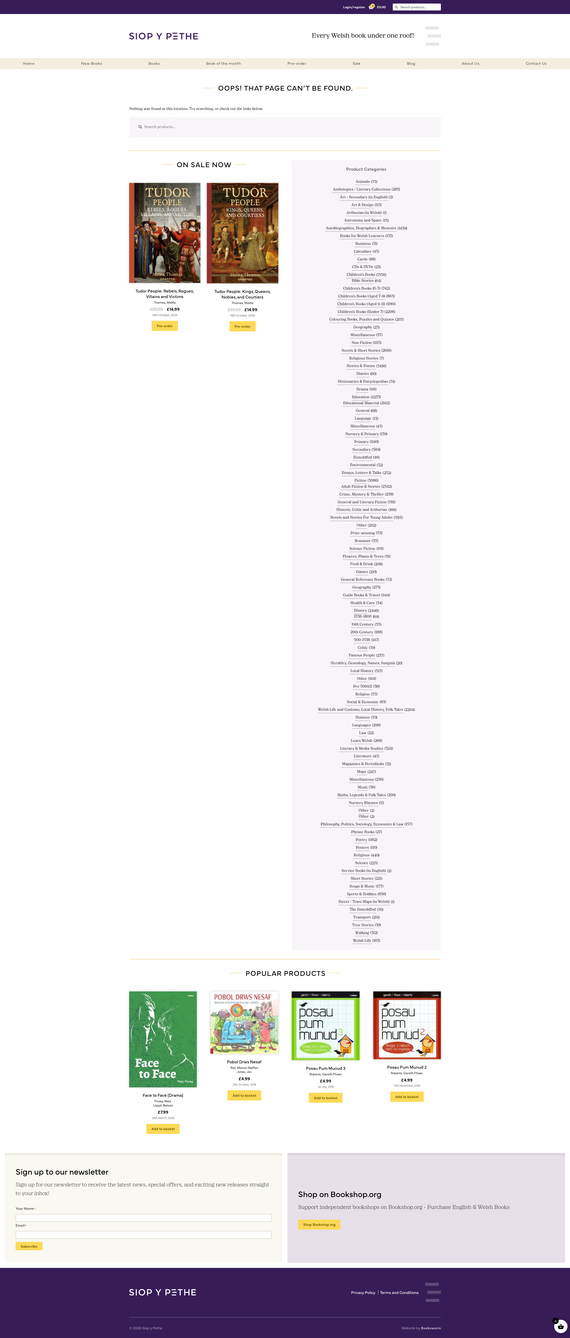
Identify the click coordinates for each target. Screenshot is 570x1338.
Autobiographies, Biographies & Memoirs (361, 228)
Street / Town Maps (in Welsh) (364, 902)
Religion (362, 694)
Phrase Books (363, 832)
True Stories (363, 925)
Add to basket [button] (163, 1128)
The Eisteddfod (363, 910)
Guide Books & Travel (361, 595)
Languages (361, 725)
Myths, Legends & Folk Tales (361, 795)
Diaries (362, 374)
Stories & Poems (361, 366)
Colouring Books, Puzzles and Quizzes (361, 319)
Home (29, 63)
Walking (362, 933)
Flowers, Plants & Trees (363, 556)
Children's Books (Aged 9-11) (361, 304)
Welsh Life (362, 941)
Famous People (362, 655)
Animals (363, 182)
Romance (363, 541)
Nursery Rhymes (363, 803)
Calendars (362, 252)
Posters (362, 848)
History (360, 611)
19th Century (363, 624)
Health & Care (362, 603)
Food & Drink (361, 564)
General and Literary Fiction (362, 502)
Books (154, 63)
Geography (362, 327)
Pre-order (297, 63)
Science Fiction (362, 549)
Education (360, 397)
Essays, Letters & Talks (361, 473)
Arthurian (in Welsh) (364, 213)
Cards (362, 259)
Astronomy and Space (363, 220)
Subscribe (29, 1246)
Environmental (363, 465)
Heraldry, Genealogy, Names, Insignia (363, 663)
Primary (361, 442)
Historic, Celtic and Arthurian (361, 510)
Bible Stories (363, 281)
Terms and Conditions (399, 1292)
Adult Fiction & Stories (360, 487)
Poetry (361, 840)
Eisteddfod (362, 457)
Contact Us (536, 63)
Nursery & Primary (362, 434)
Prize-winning (362, 533)
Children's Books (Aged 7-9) (361, 296)
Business (363, 244)
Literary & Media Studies (361, 749)
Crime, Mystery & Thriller (361, 494)
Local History (361, 671)
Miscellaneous (362, 335)
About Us (470, 63)
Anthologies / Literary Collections (362, 189)
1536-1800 (362, 617)
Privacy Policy (363, 1292)
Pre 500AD (362, 686)
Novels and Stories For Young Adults (361, 518)
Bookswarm (431, 1327)
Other (362, 525)
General (363, 411)
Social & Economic (362, 702)
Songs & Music (362, 886)
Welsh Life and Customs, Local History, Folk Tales (360, 710)
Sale (356, 63)
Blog (411, 63)
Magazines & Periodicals (363, 764)
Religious (362, 855)
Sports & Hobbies (362, 894)
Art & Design (362, 205)
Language (363, 418)
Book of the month (223, 63)
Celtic (363, 648)
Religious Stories (363, 358)
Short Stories (362, 879)
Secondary (361, 450)
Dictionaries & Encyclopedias (363, 382)
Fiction (360, 481)
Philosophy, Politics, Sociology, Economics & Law (362, 824)
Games (362, 572)
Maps (361, 772)
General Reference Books (363, 580)
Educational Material (361, 403)
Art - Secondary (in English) (364, 197)
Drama (362, 389)
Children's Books (361, 275)
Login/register (354, 7)
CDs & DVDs (362, 267)
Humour (363, 717)
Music (363, 787)
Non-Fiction (362, 343)
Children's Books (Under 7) (360, 312)
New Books (91, 63)
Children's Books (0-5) (362, 288)
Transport (362, 917)
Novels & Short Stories (361, 351)
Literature (363, 756)
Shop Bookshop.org (319, 1224)
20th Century (361, 632)
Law (362, 733)
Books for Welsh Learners (362, 236)
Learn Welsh (361, 741)
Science (361, 863)
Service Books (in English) (364, 871)
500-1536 (362, 640)
